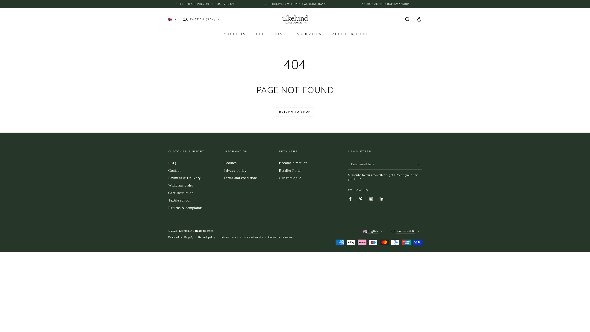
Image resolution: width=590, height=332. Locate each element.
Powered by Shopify (180, 237)
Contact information (280, 237)
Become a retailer (293, 163)
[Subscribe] (419, 164)
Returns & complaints (185, 208)
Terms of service (253, 237)
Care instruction (181, 193)
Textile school (179, 200)
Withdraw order (180, 185)
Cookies (230, 163)
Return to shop (295, 111)
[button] (407, 19)
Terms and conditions (240, 178)
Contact (174, 170)
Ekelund (184, 230)
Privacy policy (235, 170)
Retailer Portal (290, 170)
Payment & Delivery (184, 178)
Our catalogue (290, 178)
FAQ (172, 163)
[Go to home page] (295, 19)
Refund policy (206, 237)
